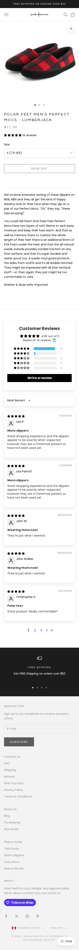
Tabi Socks (11, 849)
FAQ (7, 763)
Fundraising (12, 822)
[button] (13, 135)
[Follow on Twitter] (17, 916)
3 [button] (41, 630)
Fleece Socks (13, 842)
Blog (7, 816)
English (57, 928)
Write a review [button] (39, 378)
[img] (16, 416)
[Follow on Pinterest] (38, 916)
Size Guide (11, 829)
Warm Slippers (14, 855)
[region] (39, 668)
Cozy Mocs (11, 862)
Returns (9, 777)
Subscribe (19, 742)
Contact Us (12, 757)
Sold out (39, 168)
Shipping (10, 770)
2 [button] (35, 630)
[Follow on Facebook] (6, 916)
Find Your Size (13, 783)
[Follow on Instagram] (27, 916)
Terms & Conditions (18, 796)
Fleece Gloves (14, 869)
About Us (10, 809)
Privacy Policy (13, 790)
